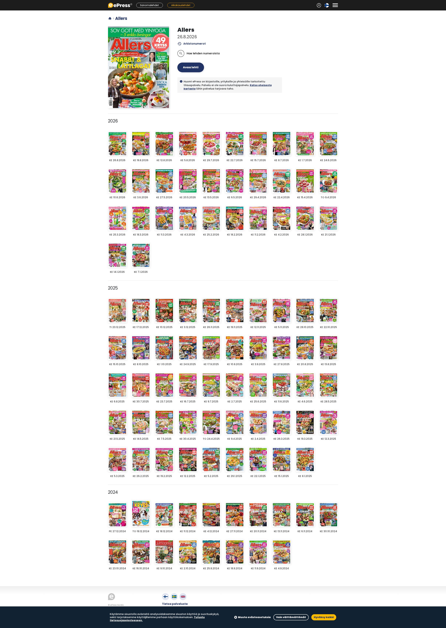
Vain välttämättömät (291, 617)
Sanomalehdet (149, 5)
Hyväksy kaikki (324, 617)
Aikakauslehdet (180, 5)
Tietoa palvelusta (175, 604)
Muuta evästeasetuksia (254, 617)
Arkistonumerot (191, 44)
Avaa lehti (190, 67)
